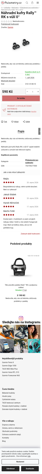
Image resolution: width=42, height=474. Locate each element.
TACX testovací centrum (11, 403)
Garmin (10, 27)
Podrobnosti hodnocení (10, 24)
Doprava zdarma (8, 425)
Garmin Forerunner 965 (11, 375)
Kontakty (5, 438)
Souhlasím (30, 469)
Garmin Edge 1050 (9, 366)
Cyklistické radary (9, 399)
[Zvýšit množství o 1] (38, 91)
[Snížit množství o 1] (27, 91)
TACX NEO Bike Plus (10, 369)
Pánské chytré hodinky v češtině (14, 406)
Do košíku (21, 98)
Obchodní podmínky (9, 431)
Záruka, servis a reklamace (12, 428)
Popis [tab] (21, 131)
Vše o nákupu (8, 421)
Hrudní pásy (6, 396)
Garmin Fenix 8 (8, 362)
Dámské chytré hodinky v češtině (14, 409)
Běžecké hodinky (8, 393)
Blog (4, 441)
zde (29, 456)
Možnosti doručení (8, 81)
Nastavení (20, 462)
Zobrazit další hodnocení (30, 234)
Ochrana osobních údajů (11, 434)
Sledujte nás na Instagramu (21, 322)
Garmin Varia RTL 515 (10, 372)
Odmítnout (10, 469)
